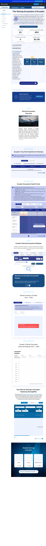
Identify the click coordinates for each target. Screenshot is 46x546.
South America (15, 7)
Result (37, 209)
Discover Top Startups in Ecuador (28, 471)
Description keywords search (21, 262)
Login (41, 4)
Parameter (14, 209)
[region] (28, 268)
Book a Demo (36, 4)
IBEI (42, 30)
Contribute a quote (39, 96)
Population (37, 409)
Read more (29, 249)
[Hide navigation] (9, 10)
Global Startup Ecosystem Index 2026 (17, 53)
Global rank (23, 166)
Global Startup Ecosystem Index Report (30, 394)
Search (16, 405)
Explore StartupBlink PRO (38, 226)
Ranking (22, 355)
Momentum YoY (32, 166)
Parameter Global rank (23, 210)
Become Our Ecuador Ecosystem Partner (27, 83)
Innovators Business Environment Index (25, 22)
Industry (13, 166)
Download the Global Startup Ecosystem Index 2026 (28, 26)
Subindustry (23, 409)
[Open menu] (44, 4)
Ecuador (22, 7)
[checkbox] (37, 210)
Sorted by (26, 405)
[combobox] (38, 7)
